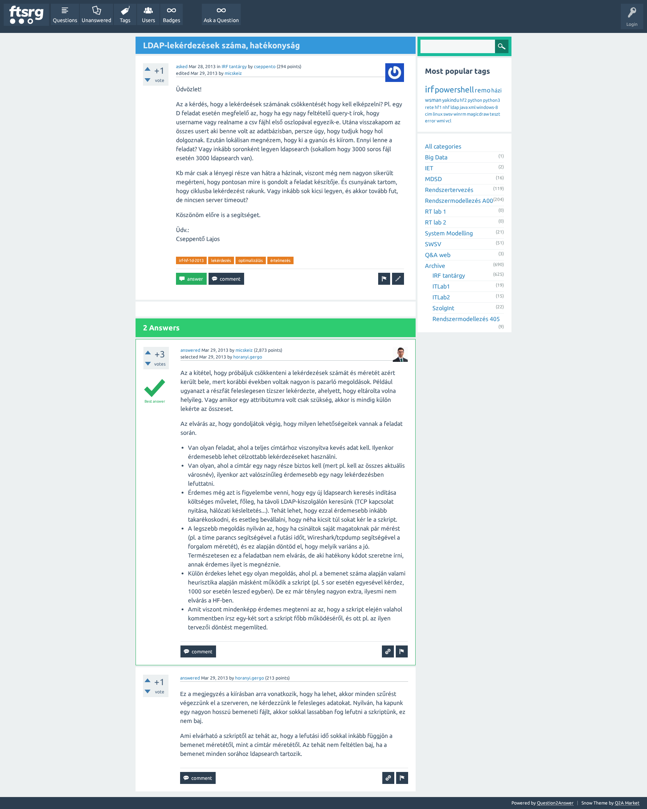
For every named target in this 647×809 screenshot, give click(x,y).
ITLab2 (441, 297)
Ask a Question (221, 20)
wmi (441, 120)
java (464, 107)
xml (472, 107)
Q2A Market (627, 802)
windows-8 (487, 107)
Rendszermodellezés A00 (459, 200)
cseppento (265, 66)
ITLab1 (441, 286)
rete (429, 107)
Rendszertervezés (449, 189)
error (430, 120)
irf (429, 89)
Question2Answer (555, 802)
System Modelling (449, 233)
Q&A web (437, 254)
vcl (448, 120)
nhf (446, 107)
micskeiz (233, 73)
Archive (435, 265)
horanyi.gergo (247, 356)
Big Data (436, 157)
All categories (443, 146)
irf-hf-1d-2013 (191, 260)
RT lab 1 (435, 211)
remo (482, 90)
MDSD (433, 178)
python (475, 100)
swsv (448, 114)
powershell (454, 89)
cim (428, 114)
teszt (495, 114)
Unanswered (96, 20)
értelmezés (280, 260)
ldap (454, 107)
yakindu (450, 100)
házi (496, 90)
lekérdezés (221, 260)
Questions (65, 20)
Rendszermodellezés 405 (466, 318)
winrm (459, 114)
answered (190, 350)
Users (148, 20)
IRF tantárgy (234, 66)
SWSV (433, 244)
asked (182, 66)
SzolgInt (443, 308)
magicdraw (478, 114)
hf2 (463, 100)
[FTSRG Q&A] (26, 15)
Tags (125, 20)
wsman (433, 100)
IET (429, 168)
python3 (491, 100)
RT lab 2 (435, 222)
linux (438, 114)
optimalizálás (251, 260)
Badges (171, 20)
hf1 (438, 107)
